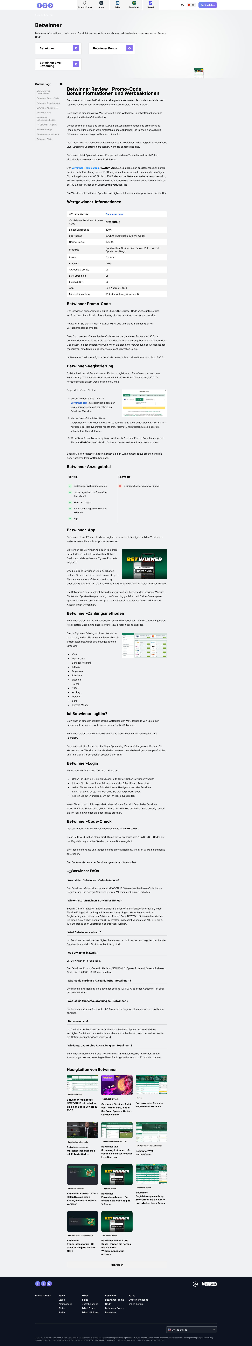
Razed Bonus (135, 1303)
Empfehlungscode (138, 1299)
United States (179, 1329)
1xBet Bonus (88, 1308)
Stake (61, 1295)
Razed (131, 1295)
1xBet (85, 1295)
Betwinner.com (114, 214)
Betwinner (111, 1295)
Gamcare (141, 1340)
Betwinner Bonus (114, 1308)
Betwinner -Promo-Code (85, 167)
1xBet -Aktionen (90, 1312)
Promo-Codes (43, 1295)
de (192, 5)
